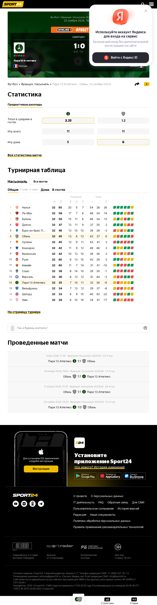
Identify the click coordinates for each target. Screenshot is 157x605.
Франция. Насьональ (35, 84)
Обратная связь (117, 502)
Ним (25, 299)
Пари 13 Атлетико (25, 61)
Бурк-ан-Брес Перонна (37, 230)
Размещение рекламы (25, 576)
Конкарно (28, 248)
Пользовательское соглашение (93, 508)
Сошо (25, 271)
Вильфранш (29, 288)
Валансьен (29, 253)
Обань (26, 236)
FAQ (101, 502)
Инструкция (41, 469)
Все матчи (40, 181)
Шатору (27, 294)
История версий (128, 508)
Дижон (26, 224)
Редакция (79, 514)
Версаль (27, 276)
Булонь (26, 219)
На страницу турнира (24, 312)
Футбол (54, 17)
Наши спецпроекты (102, 514)
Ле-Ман (27, 213)
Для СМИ (138, 502)
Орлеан (27, 242)
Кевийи (26, 265)
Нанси (26, 207)
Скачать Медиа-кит (73, 576)
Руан (25, 259)
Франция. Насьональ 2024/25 (78, 17)
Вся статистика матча (25, 155)
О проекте (80, 496)
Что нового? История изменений (99, 467)
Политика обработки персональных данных (102, 520)
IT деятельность (84, 502)
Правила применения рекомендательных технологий (108, 527)
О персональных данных (107, 496)
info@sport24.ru (117, 576)
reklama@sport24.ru (50, 576)
